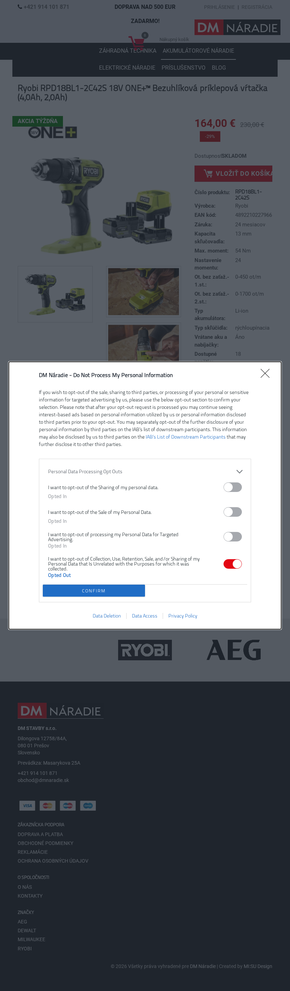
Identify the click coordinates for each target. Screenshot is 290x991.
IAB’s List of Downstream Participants (186, 437)
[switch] (233, 487)
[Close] (267, 375)
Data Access (144, 616)
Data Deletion (107, 616)
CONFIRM (94, 590)
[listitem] (145, 471)
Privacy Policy (182, 616)
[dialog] (145, 495)
